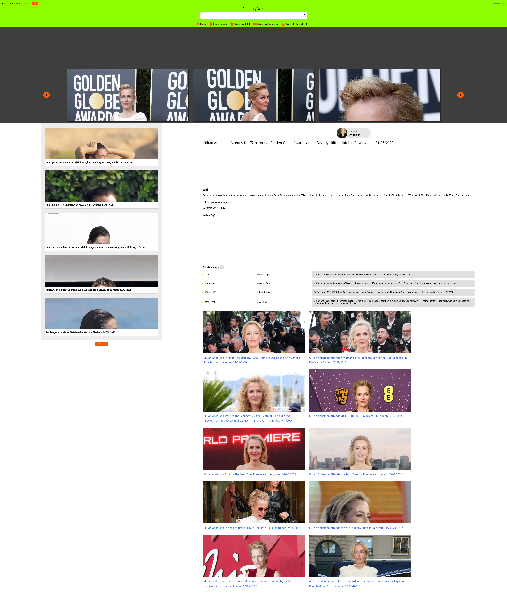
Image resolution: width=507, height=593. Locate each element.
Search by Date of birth (297, 24)
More (101, 344)
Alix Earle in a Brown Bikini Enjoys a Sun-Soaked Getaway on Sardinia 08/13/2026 (89, 290)
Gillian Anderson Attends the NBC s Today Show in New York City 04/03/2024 (356, 528)
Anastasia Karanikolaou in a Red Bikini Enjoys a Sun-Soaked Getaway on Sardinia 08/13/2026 (95, 247)
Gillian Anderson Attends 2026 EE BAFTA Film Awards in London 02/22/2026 (355, 416)
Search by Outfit (242, 24)
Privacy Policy (500, 3)
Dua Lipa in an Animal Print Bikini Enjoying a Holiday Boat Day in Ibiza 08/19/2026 (89, 162)
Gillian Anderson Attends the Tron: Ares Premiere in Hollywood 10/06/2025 (249, 474)
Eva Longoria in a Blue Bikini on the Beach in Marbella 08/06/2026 (80, 332)
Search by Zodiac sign (267, 24)
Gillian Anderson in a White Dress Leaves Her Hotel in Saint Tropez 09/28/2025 (251, 528)
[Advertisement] (253, 47)
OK (35, 4)
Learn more (26, 4)
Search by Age (220, 24)
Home (203, 24)
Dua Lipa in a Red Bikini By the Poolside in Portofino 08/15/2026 (80, 205)
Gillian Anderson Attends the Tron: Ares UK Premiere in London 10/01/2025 (355, 474)
